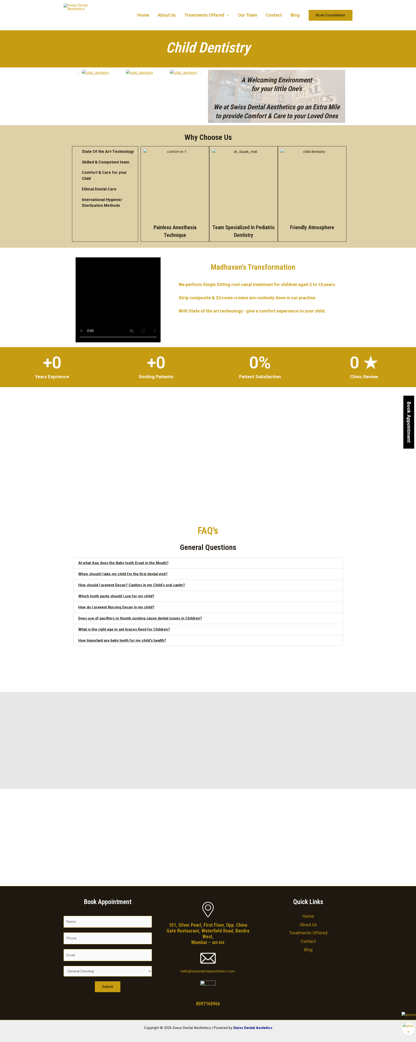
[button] (226, 15)
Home (143, 15)
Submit (107, 986)
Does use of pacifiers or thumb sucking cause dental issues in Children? (140, 618)
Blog (295, 15)
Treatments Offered (204, 15)
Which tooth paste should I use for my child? (116, 596)
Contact (274, 15)
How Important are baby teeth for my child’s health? (122, 640)
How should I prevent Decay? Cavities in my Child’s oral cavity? (131, 585)
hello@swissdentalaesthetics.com (208, 971)
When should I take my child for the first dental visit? (123, 574)
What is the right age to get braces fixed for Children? (124, 629)
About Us (167, 15)
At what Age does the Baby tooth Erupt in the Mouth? (123, 563)
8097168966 (208, 1004)
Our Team (247, 15)
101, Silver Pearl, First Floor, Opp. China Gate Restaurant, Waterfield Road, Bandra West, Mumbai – (208, 933)
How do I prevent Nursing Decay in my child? (116, 607)
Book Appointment (409, 422)
